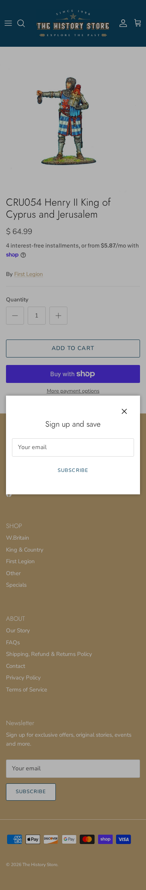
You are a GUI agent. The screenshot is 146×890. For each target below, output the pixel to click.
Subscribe (73, 470)
